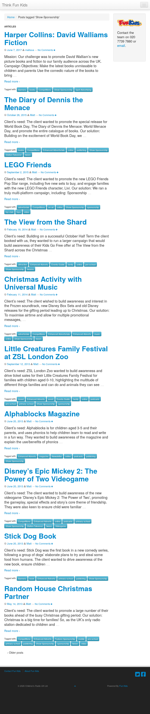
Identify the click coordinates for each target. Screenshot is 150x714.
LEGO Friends (27, 164)
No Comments (46, 50)
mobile (81, 638)
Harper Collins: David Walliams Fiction (56, 38)
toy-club (9, 211)
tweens (30, 269)
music (97, 333)
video (26, 211)
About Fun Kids (32, 670)
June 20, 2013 (15, 421)
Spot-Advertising (83, 89)
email (121, 45)
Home (11, 17)
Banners (22, 89)
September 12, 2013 (18, 364)
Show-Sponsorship (63, 89)
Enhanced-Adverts (39, 264)
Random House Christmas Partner (48, 592)
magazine (43, 456)
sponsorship (93, 207)
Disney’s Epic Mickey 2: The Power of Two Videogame (50, 475)
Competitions (45, 89)
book (31, 578)
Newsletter (57, 456)
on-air (51, 207)
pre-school (90, 264)
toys (19, 211)
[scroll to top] (75, 685)
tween (28, 154)
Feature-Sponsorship (65, 638)
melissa (29, 50)
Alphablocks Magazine (42, 413)
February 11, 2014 (17, 294)
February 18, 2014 (17, 229)
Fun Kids (123, 685)
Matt (32, 115)
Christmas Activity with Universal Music (43, 283)
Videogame (60, 525)
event (50, 398)
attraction (22, 264)
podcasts (95, 398)
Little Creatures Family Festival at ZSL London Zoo (56, 352)
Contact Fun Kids (12, 670)
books (32, 89)
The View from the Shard (45, 222)
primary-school (26, 403)
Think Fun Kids (15, 5)
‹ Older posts (15, 652)
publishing (81, 149)
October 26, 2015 (17, 115)
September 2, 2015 (18, 172)
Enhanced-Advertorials (54, 149)
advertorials (23, 207)
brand (21, 398)
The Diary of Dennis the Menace (43, 103)
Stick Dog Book (30, 536)
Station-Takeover (14, 154)
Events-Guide (57, 264)
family (70, 264)
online (70, 149)
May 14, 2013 (14, 604)
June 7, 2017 (14, 50)
